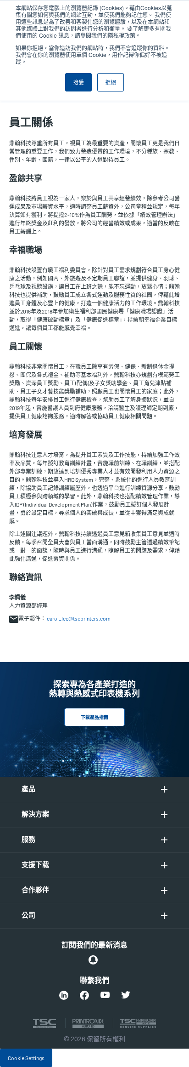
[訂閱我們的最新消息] (93, 959)
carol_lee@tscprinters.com (79, 618)
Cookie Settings (26, 1058)
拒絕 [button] (110, 82)
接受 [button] (78, 82)
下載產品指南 (94, 717)
